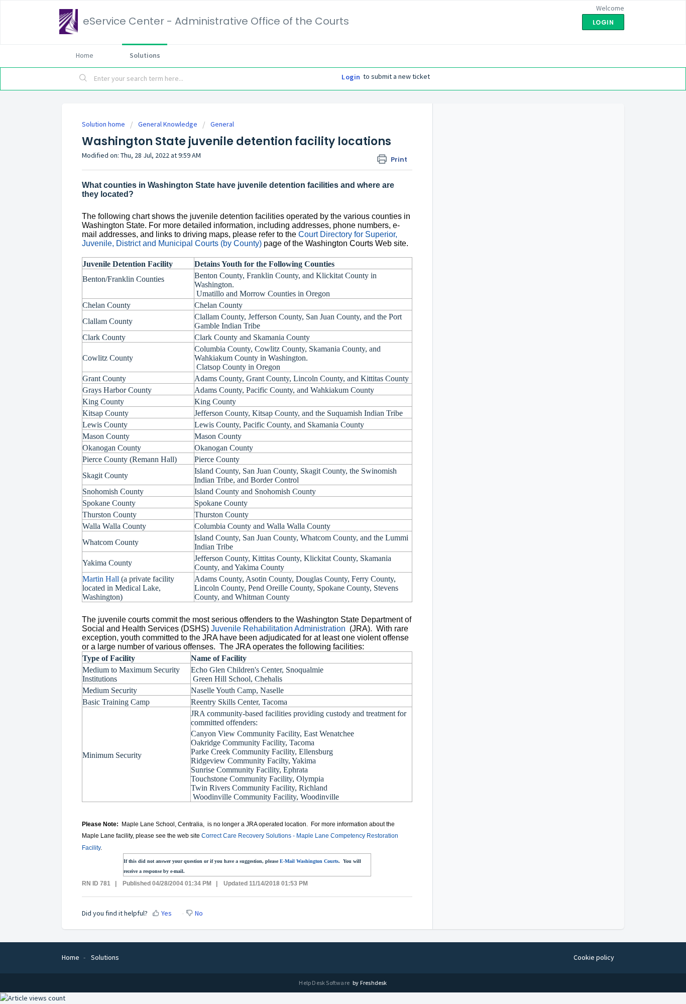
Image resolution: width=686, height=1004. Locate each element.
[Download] (324, 379)
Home (84, 55)
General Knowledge (167, 124)
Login (351, 76)
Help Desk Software (325, 982)
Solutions (145, 55)
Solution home (104, 124)
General (222, 124)
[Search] (83, 79)
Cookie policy (594, 957)
